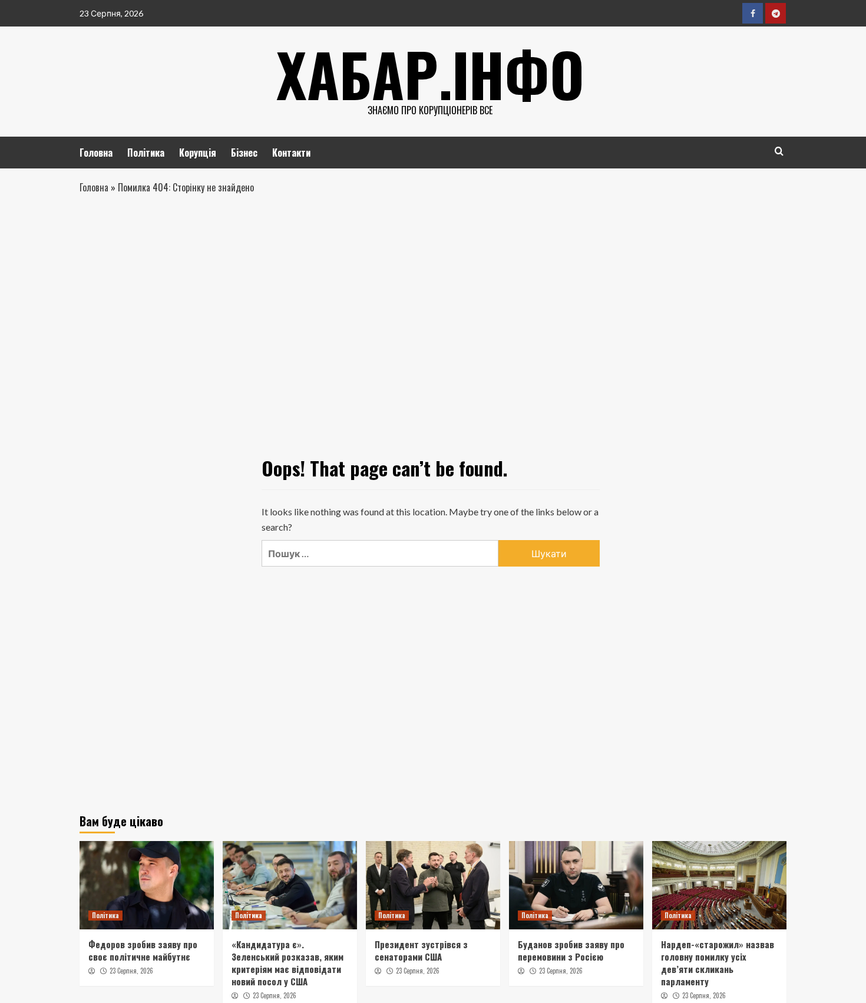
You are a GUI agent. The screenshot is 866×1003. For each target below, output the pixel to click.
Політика (145, 152)
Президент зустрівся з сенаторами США (421, 950)
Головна (96, 152)
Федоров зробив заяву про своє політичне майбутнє (142, 950)
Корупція (197, 152)
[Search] (779, 151)
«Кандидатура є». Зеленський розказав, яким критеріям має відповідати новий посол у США (287, 963)
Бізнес (244, 152)
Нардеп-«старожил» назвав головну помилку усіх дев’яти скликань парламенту (717, 963)
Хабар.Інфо (430, 73)
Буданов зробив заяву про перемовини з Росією (571, 950)
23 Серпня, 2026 (131, 970)
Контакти (291, 152)
